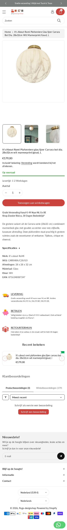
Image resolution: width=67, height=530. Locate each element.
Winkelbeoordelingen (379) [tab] (49, 388)
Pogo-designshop (27, 508)
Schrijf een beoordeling (33, 411)
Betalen (16, 310)
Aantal (6, 185)
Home (8, 32)
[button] (5, 12)
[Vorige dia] (5, 3)
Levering (17, 293)
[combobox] (33, 20)
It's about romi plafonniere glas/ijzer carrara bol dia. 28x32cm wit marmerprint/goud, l (38, 356)
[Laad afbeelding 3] (53, 134)
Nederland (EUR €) (29, 492)
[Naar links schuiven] (5, 358)
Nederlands (26, 501)
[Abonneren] (61, 456)
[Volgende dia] (61, 3)
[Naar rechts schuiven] (62, 358)
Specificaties (11, 247)
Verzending (26, 163)
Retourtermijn (21, 327)
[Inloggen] (52, 11)
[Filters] (5, 397)
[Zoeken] (59, 20)
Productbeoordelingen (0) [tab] (18, 388)
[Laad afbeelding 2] (31, 134)
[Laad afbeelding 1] (12, 134)
